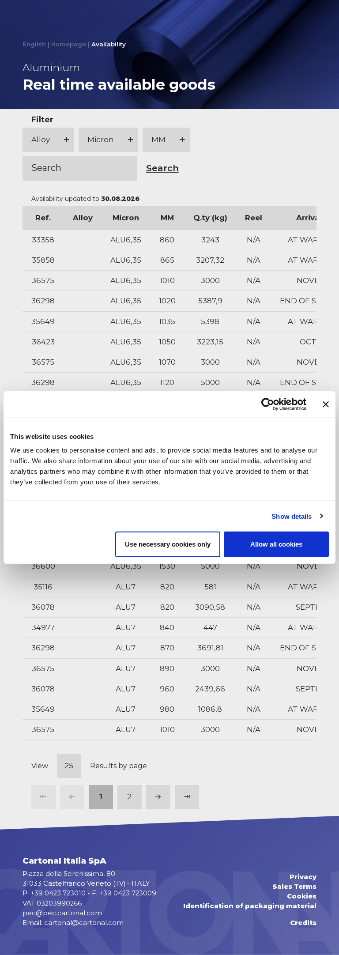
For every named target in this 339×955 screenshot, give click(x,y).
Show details (291, 516)
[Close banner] (326, 404)
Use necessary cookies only (168, 544)
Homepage (68, 44)
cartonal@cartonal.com (84, 923)
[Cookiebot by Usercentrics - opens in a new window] (267, 404)
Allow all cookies (276, 544)
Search (162, 168)
